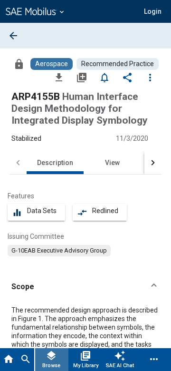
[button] (85, 287)
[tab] (8, 359)
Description (55, 162)
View (112, 162)
